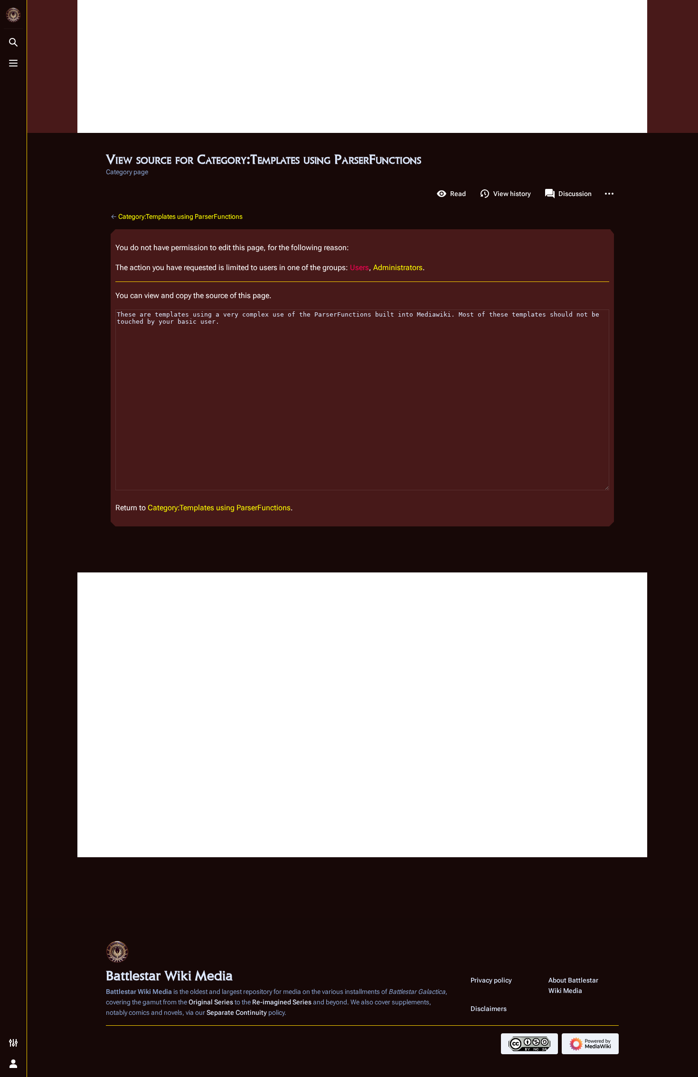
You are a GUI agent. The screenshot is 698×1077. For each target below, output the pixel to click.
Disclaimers (489, 1008)
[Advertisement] (362, 66)
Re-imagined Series (281, 1002)
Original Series (211, 1002)
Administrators (398, 267)
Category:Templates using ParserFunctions (180, 216)
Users (359, 267)
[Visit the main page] (13, 15)
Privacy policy (491, 980)
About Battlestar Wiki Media (573, 985)
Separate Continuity (237, 1012)
